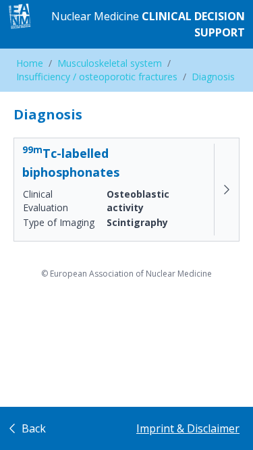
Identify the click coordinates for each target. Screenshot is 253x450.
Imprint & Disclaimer (188, 428)
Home (29, 63)
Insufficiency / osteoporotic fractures (96, 76)
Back (32, 428)
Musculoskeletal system (109, 63)
